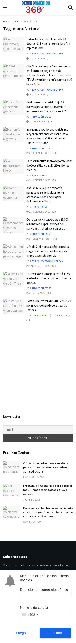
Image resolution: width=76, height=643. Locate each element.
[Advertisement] (38, 368)
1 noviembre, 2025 (39, 266)
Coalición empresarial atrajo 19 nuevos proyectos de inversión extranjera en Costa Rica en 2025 (46, 106)
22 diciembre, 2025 (39, 180)
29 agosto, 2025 (35, 477)
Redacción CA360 (41, 116)
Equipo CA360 (39, 175)
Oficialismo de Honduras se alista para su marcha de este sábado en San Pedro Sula (45, 467)
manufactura (31, 21)
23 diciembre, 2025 (39, 153)
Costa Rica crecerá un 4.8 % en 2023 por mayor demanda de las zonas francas (48, 305)
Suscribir (55, 633)
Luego (21, 633)
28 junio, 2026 (36, 58)
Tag (17, 21)
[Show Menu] (5, 7)
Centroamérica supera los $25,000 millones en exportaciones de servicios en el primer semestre (47, 224)
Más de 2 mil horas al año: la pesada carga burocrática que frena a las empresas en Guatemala (47, 251)
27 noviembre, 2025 (39, 238)
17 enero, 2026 (37, 121)
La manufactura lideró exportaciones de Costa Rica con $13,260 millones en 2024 (49, 165)
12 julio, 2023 (33, 522)
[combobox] (29, 614)
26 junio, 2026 (36, 94)
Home (7, 21)
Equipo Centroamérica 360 (47, 53)
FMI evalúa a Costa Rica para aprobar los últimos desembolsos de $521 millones (47, 490)
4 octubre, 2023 (60, 315)
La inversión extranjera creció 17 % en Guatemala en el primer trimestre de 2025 (48, 278)
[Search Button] (70, 7)
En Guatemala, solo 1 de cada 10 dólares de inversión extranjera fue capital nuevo (48, 43)
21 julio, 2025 (36, 293)
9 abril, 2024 (32, 499)
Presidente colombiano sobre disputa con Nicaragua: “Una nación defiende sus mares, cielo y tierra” (48, 512)
